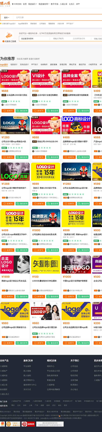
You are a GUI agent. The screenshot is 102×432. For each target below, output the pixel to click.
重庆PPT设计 (78, 412)
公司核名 (42, 24)
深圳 (24, 405)
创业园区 (3, 389)
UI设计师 (61, 24)
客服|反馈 (51, 380)
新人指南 (27, 371)
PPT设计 (70, 24)
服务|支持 (28, 360)
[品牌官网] (28, 424)
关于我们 (75, 360)
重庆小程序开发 (52, 412)
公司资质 (74, 371)
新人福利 (27, 375)
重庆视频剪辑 (27, 412)
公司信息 (74, 366)
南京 (59, 405)
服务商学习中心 (30, 385)
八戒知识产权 (16, 401)
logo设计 (12, 24)
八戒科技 (3, 375)
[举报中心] (50, 424)
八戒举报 (50, 385)
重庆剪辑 (17, 412)
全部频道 (57, 401)
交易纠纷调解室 (53, 389)
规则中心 (50, 366)
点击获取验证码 (79, 38)
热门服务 (78, 401)
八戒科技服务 (37, 401)
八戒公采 (3, 385)
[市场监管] (2, 424)
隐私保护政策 (52, 375)
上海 (30, 405)
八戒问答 (48, 401)
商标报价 (33, 24)
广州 (36, 405)
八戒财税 (3, 366)
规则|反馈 (51, 360)
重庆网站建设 (65, 412)
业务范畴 (74, 380)
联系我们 (74, 385)
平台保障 (27, 366)
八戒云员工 (4, 394)
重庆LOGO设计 (5, 412)
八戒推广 (97, 380)
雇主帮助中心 (29, 380)
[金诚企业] (13, 424)
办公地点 (74, 389)
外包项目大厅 (68, 401)
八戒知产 (3, 371)
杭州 (48, 405)
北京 (18, 405)
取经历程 (74, 375)
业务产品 (4, 360)
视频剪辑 (51, 24)
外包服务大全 (89, 401)
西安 (65, 405)
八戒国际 (3, 380)
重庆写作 (88, 412)
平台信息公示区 (53, 371)
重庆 (13, 405)
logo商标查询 (23, 24)
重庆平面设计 (39, 412)
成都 (42, 405)
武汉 (54, 405)
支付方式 (27, 389)
